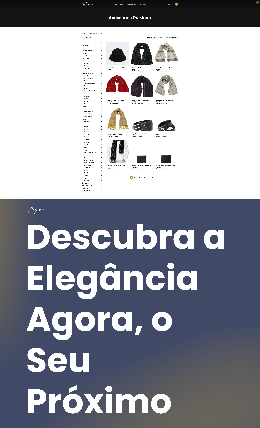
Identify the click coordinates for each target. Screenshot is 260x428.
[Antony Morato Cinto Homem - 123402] (142, 119)
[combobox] (171, 37)
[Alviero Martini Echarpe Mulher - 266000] (117, 86)
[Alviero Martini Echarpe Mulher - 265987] (142, 53)
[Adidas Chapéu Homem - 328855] (117, 53)
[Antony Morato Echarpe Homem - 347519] (117, 151)
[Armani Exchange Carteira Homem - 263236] (166, 151)
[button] (176, 4)
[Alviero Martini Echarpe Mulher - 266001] (142, 86)
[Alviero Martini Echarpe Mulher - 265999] (166, 53)
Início (83, 33)
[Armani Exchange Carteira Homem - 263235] (142, 151)
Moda (88, 33)
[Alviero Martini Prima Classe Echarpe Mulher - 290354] (117, 119)
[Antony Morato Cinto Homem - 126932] (166, 119)
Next (152, 177)
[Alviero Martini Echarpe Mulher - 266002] (166, 86)
